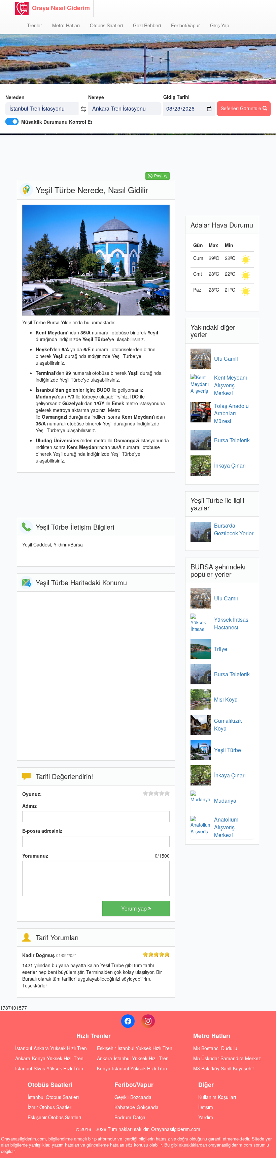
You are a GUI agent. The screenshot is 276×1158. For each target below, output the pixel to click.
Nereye (96, 97)
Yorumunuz (35, 855)
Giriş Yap (219, 25)
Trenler (34, 25)
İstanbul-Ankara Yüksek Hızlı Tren (51, 1048)
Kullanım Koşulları (217, 1097)
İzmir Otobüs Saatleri (50, 1107)
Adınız (29, 805)
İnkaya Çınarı (230, 465)
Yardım (205, 1117)
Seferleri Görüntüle (242, 108)
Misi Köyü (226, 699)
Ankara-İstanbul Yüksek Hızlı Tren (133, 1058)
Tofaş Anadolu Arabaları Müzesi (231, 413)
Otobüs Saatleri (106, 25)
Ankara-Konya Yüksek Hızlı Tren (49, 1058)
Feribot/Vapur (185, 25)
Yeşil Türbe (227, 750)
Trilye (220, 649)
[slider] (156, 793)
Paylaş (160, 176)
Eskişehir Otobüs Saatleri (54, 1117)
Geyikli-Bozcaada (132, 1097)
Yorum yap (134, 908)
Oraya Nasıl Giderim (61, 7)
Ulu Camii (226, 358)
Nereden (15, 97)
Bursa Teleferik (232, 440)
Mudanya (225, 800)
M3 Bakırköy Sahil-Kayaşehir (223, 1068)
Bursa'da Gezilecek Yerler (233, 529)
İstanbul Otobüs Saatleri (53, 1097)
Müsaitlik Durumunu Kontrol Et (56, 121)
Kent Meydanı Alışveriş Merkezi (230, 385)
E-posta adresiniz (42, 830)
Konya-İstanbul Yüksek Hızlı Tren (132, 1068)
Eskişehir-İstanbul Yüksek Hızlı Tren (134, 1048)
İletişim (205, 1107)
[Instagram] (148, 1021)
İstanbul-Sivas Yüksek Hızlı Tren (49, 1068)
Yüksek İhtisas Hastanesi (231, 623)
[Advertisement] (139, 157)
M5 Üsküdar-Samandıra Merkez (227, 1058)
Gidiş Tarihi (176, 96)
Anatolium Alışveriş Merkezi (226, 827)
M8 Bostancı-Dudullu (215, 1048)
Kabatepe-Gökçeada (136, 1107)
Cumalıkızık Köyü (228, 724)
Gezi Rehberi (147, 25)
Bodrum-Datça (129, 1117)
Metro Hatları (66, 25)
